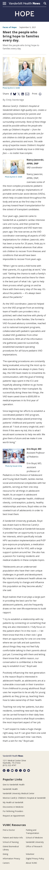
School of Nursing (11, 842)
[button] (4, 3)
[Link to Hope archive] (24, 14)
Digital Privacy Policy (35, 858)
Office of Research (34, 846)
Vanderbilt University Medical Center (18, 793)
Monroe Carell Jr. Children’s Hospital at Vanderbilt (24, 798)
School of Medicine (34, 837)
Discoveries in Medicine (13, 807)
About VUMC (31, 863)
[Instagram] (16, 770)
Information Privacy (11, 858)
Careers (6, 863)
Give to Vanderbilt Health (13, 784)
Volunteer (30, 854)
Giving (5, 854)
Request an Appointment (14, 815)
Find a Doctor (9, 830)
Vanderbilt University (35, 842)
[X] (20, 770)
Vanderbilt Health (10, 789)
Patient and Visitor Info (13, 837)
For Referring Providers (13, 811)
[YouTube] (12, 770)
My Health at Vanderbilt (13, 802)
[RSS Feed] (4, 770)
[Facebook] (8, 770)
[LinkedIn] (24, 770)
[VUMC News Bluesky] (28, 770)
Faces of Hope (10, 27)
